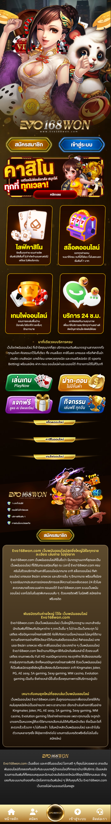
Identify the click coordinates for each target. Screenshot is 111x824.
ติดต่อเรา (99, 818)
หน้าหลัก (11, 818)
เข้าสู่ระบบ (77, 818)
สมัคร (33, 818)
